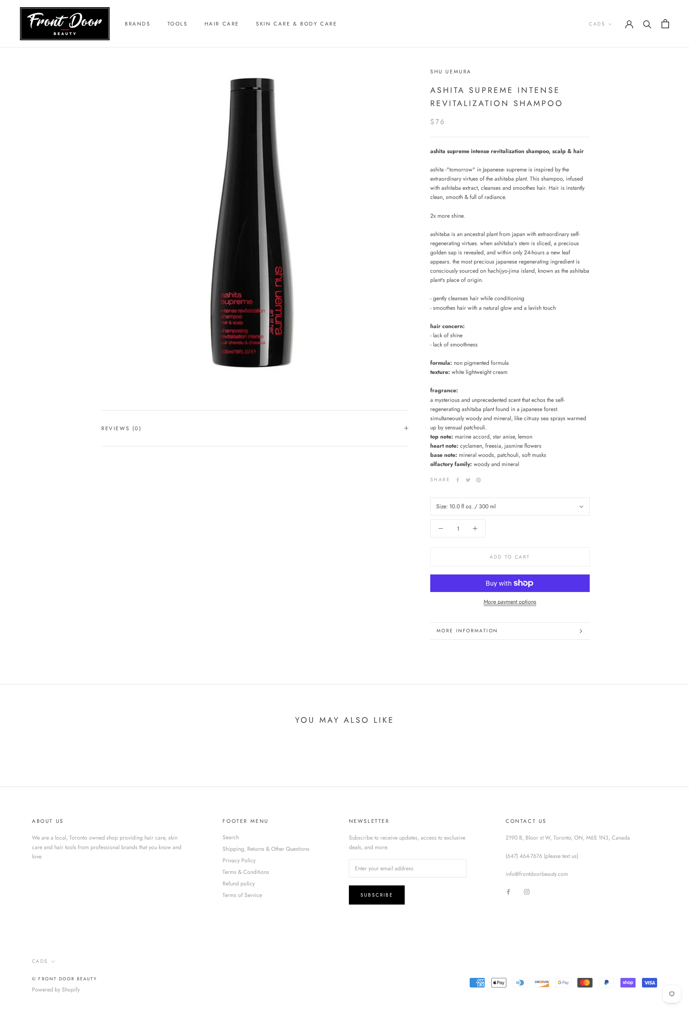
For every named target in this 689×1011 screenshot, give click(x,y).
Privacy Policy (239, 860)
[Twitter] (468, 480)
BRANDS (138, 24)
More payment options (510, 602)
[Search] (647, 24)
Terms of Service (242, 895)
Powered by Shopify (56, 989)
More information (467, 630)
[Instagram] (527, 891)
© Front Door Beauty (64, 979)
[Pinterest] (478, 480)
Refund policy (238, 883)
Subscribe (377, 895)
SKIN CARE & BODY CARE (296, 24)
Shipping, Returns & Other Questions (265, 849)
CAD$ (597, 24)
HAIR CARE (222, 24)
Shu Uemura (451, 71)
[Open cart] (665, 23)
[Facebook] (457, 480)
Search (230, 837)
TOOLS (177, 24)
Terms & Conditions (245, 872)
